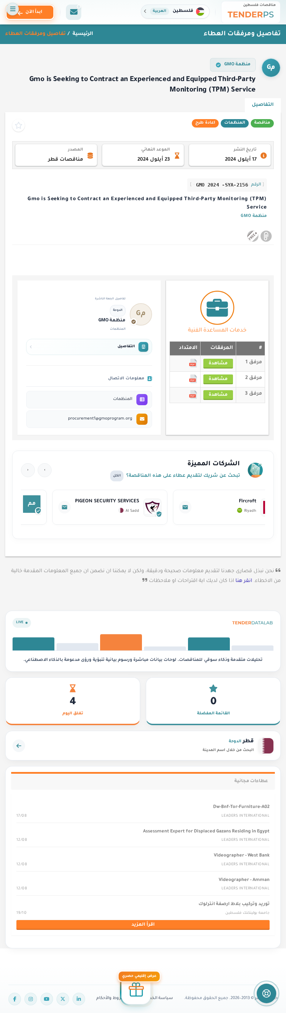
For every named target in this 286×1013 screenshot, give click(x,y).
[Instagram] (30, 999)
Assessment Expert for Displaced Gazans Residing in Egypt (206, 831)
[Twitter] (63, 999)
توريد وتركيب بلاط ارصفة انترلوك (234, 904)
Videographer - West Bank (242, 855)
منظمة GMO (237, 64)
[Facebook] (14, 999)
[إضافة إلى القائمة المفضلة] (18, 125)
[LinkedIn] (79, 999)
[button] (175, 12)
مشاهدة (218, 363)
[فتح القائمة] (12, 9)
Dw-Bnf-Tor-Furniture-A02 (241, 807)
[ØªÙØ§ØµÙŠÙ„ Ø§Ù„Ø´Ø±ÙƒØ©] (204, 507)
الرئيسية (82, 34)
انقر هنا (243, 581)
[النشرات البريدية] (73, 12)
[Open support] (266, 993)
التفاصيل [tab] (263, 105)
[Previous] (45, 470)
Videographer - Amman (244, 880)
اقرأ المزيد (143, 925)
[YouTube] (46, 999)
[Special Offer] (136, 989)
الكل (117, 476)
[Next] (28, 470)
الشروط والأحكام (112, 998)
